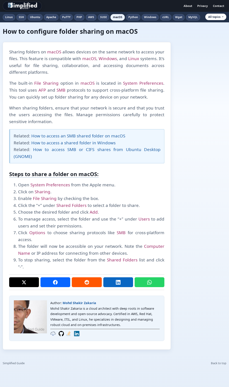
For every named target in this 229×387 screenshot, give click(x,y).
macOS (117, 17)
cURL (165, 17)
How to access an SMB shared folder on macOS (78, 136)
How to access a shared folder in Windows (73, 143)
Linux (9, 17)
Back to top (218, 363)
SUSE (103, 17)
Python (133, 17)
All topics (214, 17)
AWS (91, 17)
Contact (218, 6)
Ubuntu (35, 17)
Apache (51, 17)
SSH (21, 17)
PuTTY (66, 17)
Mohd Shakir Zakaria (79, 303)
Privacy (202, 6)
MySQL (193, 17)
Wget (178, 17)
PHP (79, 17)
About (188, 6)
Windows (150, 17)
